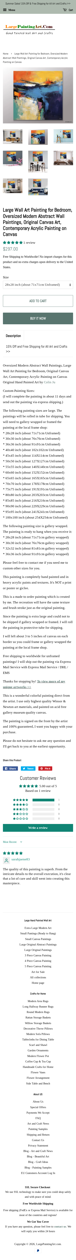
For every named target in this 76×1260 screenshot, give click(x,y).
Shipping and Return (38, 1134)
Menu (11, 10)
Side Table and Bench (38, 1083)
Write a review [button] (38, 827)
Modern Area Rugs (38, 1001)
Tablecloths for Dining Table (38, 1039)
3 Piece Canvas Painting (38, 955)
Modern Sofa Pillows (38, 1034)
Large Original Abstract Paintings (38, 944)
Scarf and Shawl (38, 1044)
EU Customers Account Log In (38, 1173)
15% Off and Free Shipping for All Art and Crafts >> (36, 348)
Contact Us (38, 1140)
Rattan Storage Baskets (38, 1017)
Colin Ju (49, 382)
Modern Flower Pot (38, 1056)
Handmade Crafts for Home (38, 1066)
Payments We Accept (38, 1112)
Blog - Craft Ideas (38, 1161)
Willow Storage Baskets (38, 1023)
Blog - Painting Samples (38, 1167)
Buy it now (38, 318)
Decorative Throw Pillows (38, 1028)
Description (13, 335)
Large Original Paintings (38, 949)
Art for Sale (38, 971)
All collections (38, 977)
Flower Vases (38, 1072)
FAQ (38, 1118)
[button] (13, 242)
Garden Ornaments (38, 1050)
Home (5, 53)
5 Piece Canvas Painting (38, 966)
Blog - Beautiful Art (38, 1156)
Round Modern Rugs (38, 1012)
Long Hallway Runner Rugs (38, 1006)
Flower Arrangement (38, 1077)
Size (6, 277)
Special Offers (38, 1107)
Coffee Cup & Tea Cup (38, 1061)
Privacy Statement (38, 1145)
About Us (38, 1101)
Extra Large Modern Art (38, 927)
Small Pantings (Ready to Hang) (38, 933)
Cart (70, 10)
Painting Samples (38, 1129)
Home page (38, 982)
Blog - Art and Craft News (38, 1151)
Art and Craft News (38, 1123)
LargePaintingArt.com (48, 1244)
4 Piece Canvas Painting (38, 960)
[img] (13, 853)
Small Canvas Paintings (38, 939)
